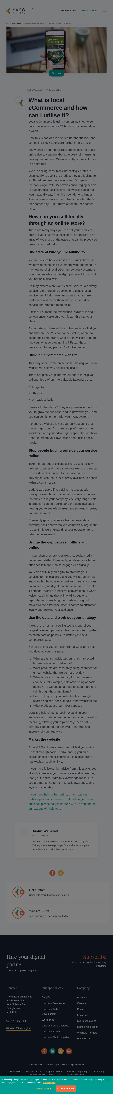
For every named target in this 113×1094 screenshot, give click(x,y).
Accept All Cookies (66, 1088)
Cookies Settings (44, 1088)
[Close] (108, 1080)
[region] (56, 1084)
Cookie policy (49, 1082)
